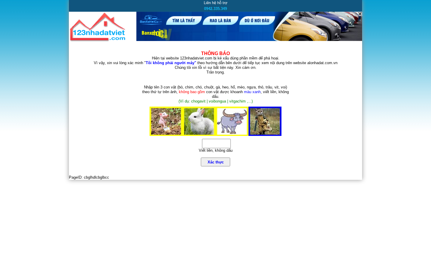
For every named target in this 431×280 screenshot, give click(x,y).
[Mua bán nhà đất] (98, 40)
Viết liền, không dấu (216, 150)
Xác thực (216, 162)
